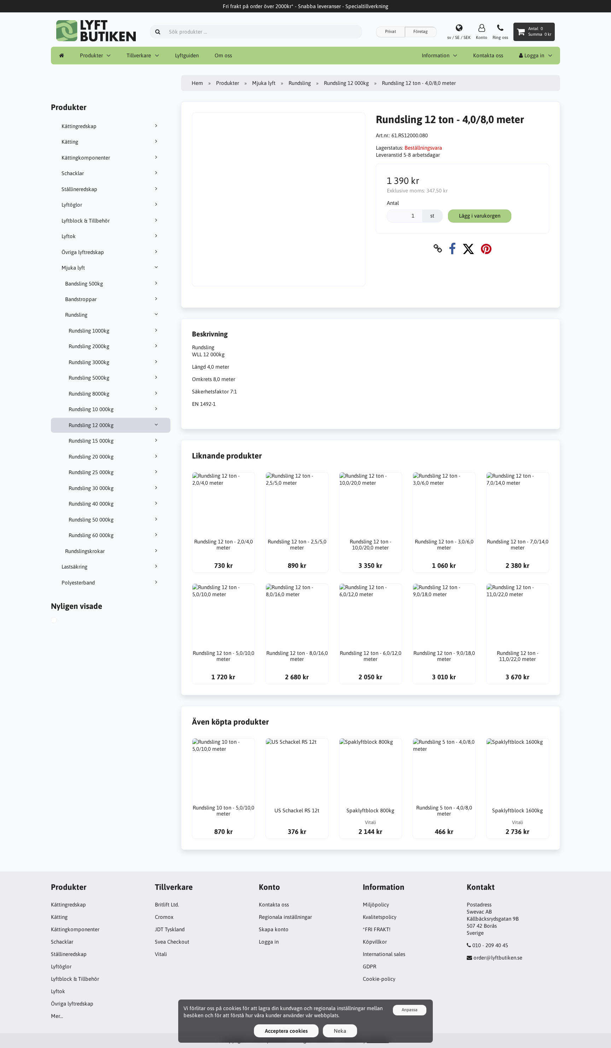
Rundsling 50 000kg (91, 520)
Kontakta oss (488, 55)
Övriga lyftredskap (83, 252)
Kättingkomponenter (86, 158)
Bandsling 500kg (84, 284)
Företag (420, 31)
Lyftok (69, 236)
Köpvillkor (375, 942)
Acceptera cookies (286, 1031)
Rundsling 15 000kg (91, 441)
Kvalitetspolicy (379, 917)
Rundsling (76, 315)
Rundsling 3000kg (89, 362)
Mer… (57, 1016)
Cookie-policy (379, 979)
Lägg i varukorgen (479, 216)
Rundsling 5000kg (89, 378)
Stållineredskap (79, 189)
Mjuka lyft (73, 268)
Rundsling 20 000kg (91, 457)
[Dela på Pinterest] (486, 248)
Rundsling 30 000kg (91, 488)
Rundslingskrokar (85, 551)
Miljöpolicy (376, 905)
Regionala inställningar (285, 917)
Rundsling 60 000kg (91, 535)
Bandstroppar (81, 299)
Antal (393, 203)
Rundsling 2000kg (89, 346)
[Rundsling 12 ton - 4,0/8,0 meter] (62, 621)
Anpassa (410, 1009)
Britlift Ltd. (167, 905)
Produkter (91, 55)
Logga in (533, 55)
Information (435, 55)
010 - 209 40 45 (490, 945)
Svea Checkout (172, 942)
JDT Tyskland (170, 929)
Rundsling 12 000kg (91, 425)
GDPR (369, 966)
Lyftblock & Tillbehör (86, 221)
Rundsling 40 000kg (91, 504)
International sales (384, 954)
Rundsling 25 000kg (91, 472)
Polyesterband (78, 583)
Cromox (164, 917)
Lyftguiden (187, 55)
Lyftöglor (72, 205)
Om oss (223, 55)
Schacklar (73, 173)
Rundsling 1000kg (89, 331)
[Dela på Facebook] (452, 248)
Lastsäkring (74, 567)
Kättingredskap (79, 126)
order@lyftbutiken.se (497, 958)
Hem (197, 83)
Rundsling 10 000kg (91, 409)
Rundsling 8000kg (89, 394)
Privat (390, 31)
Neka (340, 1031)
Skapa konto (274, 929)
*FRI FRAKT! (376, 929)
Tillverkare (139, 55)
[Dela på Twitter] (468, 248)
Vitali (161, 954)
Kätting (70, 142)
